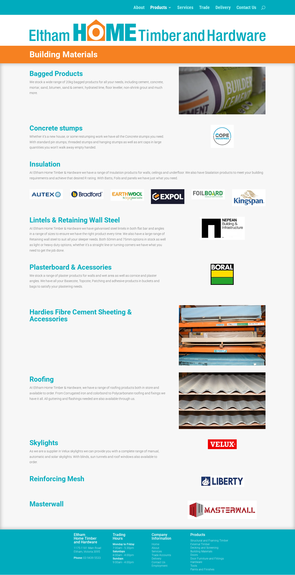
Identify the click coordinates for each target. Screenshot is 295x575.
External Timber (200, 544)
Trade (204, 8)
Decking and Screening (204, 547)
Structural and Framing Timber (209, 540)
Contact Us (246, 8)
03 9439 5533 (92, 558)
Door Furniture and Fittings (207, 558)
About (139, 8)
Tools (193, 565)
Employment (160, 565)
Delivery (223, 8)
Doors (194, 555)
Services (185, 8)
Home (155, 544)
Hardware (196, 562)
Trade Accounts (161, 555)
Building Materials (201, 551)
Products (158, 8)
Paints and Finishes (202, 569)
